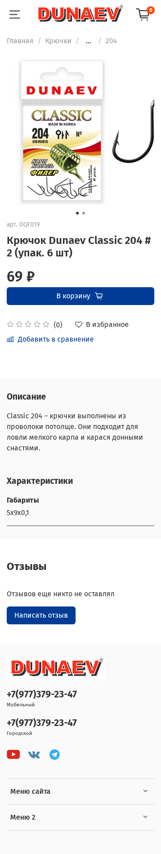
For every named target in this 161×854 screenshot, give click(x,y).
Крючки (58, 41)
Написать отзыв (41, 615)
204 (111, 41)
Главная (20, 41)
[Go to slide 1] (77, 213)
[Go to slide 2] (83, 213)
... (88, 41)
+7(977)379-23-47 (42, 694)
